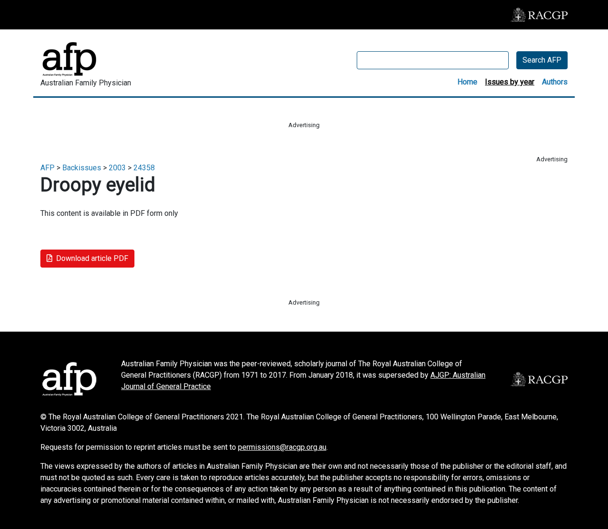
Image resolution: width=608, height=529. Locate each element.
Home (467, 81)
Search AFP (541, 60)
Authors (555, 81)
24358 (144, 167)
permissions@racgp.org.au (282, 447)
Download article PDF (92, 258)
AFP (47, 167)
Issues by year (509, 81)
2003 (117, 167)
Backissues (81, 167)
